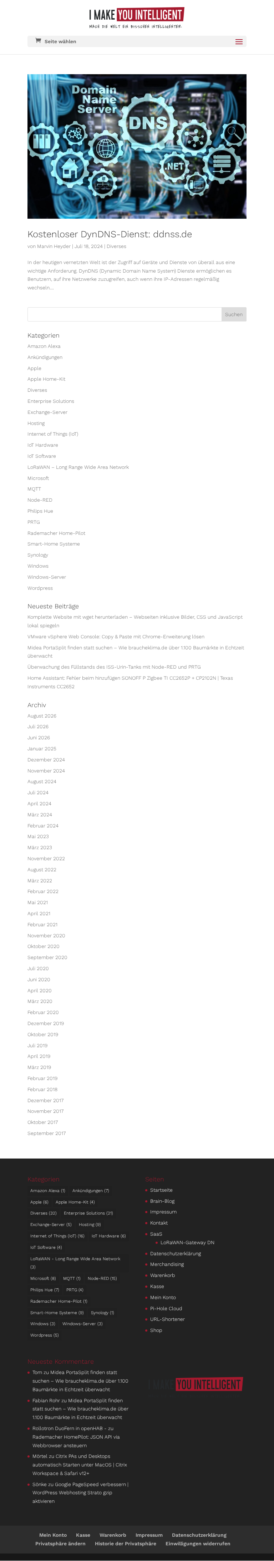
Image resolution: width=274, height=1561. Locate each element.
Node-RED (39, 500)
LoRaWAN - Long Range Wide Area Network (75, 1263)
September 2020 (47, 957)
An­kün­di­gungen (44, 357)
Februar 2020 (43, 1012)
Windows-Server (46, 577)
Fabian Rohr (46, 1400)
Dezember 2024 (46, 759)
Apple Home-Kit (46, 379)
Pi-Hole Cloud (166, 1308)
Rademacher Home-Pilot (56, 533)
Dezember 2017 (45, 1100)
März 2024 (39, 814)
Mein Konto (163, 1297)
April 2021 (38, 913)
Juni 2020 (38, 979)
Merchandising (167, 1264)
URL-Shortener (167, 1319)
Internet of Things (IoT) (52, 434)
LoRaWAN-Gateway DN (187, 1242)
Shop (156, 1330)
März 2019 (39, 1067)
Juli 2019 (37, 1045)
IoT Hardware (42, 445)
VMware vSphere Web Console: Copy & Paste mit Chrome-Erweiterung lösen (115, 636)
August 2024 (41, 781)
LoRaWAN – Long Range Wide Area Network (78, 467)
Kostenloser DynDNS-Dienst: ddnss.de (109, 234)
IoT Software (41, 456)
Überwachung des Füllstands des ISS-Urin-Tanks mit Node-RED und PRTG (114, 667)
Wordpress (40, 588)
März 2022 (39, 880)
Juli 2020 (38, 968)
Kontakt (159, 1223)
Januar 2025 (41, 748)
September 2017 (46, 1133)
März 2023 (39, 847)
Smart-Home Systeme (53, 544)
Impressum (163, 1212)
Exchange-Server (47, 412)
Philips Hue (40, 511)
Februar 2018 (42, 1089)
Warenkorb (162, 1275)
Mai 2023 (38, 836)
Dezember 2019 (45, 1023)
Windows (38, 566)
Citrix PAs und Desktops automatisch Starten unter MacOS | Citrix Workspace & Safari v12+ (79, 1464)
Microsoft (38, 478)
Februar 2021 (42, 924)
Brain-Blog (162, 1201)
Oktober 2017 (42, 1122)
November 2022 (46, 858)
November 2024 (46, 771)
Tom (37, 1372)
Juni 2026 (38, 737)
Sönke (39, 1484)
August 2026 (41, 716)
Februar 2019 (42, 1078)
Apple (34, 368)
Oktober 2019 (42, 1034)
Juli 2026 (38, 726)
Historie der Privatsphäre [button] (125, 1543)
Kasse (157, 1286)
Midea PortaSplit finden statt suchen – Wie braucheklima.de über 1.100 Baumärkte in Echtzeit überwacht (80, 1380)
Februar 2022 (43, 891)
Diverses (116, 246)
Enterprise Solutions (50, 401)
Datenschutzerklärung (175, 1253)
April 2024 (39, 803)
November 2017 (45, 1111)
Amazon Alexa (44, 346)
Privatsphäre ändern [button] (60, 1543)
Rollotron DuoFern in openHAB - (69, 1428)
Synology (37, 555)
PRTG (33, 522)
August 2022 (41, 869)
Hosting (36, 423)
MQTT (34, 489)
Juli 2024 (38, 792)
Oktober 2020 (43, 946)
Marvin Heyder (54, 246)
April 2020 (39, 990)
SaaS (156, 1234)
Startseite (161, 1190)
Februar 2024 (43, 825)
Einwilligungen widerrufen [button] (198, 1543)
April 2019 (38, 1056)
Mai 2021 (37, 902)
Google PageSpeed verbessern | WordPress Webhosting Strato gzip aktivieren (80, 1492)
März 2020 (39, 1001)
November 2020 (46, 935)
